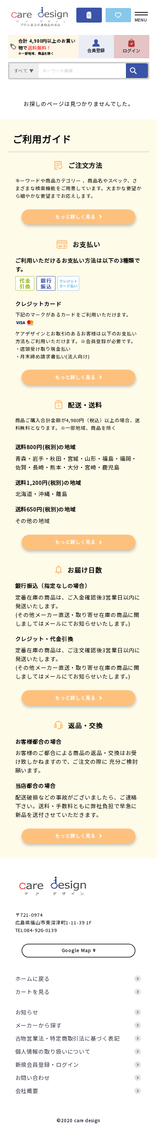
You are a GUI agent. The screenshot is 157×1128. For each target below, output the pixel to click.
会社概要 (27, 1090)
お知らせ (27, 1012)
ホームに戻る (32, 978)
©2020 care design (78, 1120)
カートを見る (32, 991)
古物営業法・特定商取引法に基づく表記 (67, 1038)
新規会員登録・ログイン (47, 1064)
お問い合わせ (32, 1077)
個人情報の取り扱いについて (53, 1051)
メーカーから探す (38, 1025)
